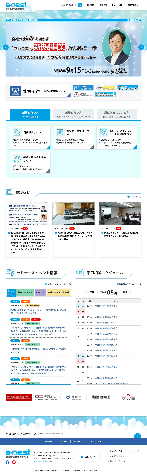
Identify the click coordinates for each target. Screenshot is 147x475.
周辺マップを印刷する (43, 461)
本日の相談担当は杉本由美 (106, 305)
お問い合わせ (133, 4)
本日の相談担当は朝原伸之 (106, 344)
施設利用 (103, 4)
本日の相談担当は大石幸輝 (106, 317)
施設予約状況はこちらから (45, 91)
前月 (92, 292)
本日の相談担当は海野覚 (105, 322)
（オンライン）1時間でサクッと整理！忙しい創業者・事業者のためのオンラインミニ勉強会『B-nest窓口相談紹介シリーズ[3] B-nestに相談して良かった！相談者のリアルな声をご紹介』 (38, 331)
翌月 (125, 292)
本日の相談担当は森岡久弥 (106, 333)
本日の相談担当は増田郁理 (106, 355)
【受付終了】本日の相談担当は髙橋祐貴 (111, 383)
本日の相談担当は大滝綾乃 (106, 350)
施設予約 (90, 4)
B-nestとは (117, 4)
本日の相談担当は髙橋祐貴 (106, 339)
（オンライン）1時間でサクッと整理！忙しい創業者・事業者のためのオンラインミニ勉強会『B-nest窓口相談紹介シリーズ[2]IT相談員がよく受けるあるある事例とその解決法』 (38, 370)
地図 (53, 455)
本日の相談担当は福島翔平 (106, 378)
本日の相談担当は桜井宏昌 (106, 328)
